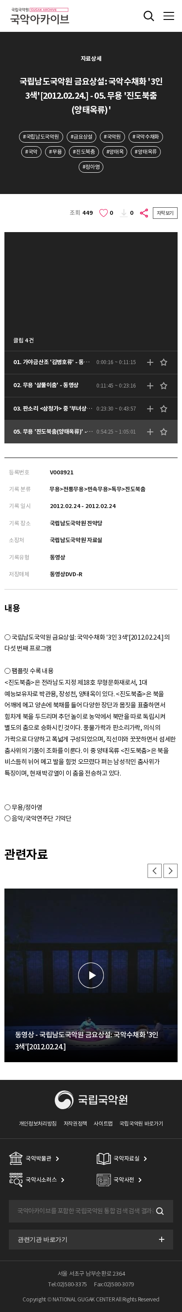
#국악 (31, 151)
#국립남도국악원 (41, 136)
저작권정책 (75, 1123)
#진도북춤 (84, 151)
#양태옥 (115, 151)
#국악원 (112, 136)
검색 (159, 1211)
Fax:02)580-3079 (114, 1284)
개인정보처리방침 (38, 1123)
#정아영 (91, 166)
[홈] (40, 6)
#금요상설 (81, 136)
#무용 (55, 151)
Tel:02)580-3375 (67, 1284)
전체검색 (149, 16)
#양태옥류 (145, 151)
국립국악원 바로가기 (141, 1123)
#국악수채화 (146, 136)
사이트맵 (103, 1123)
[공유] (144, 213)
